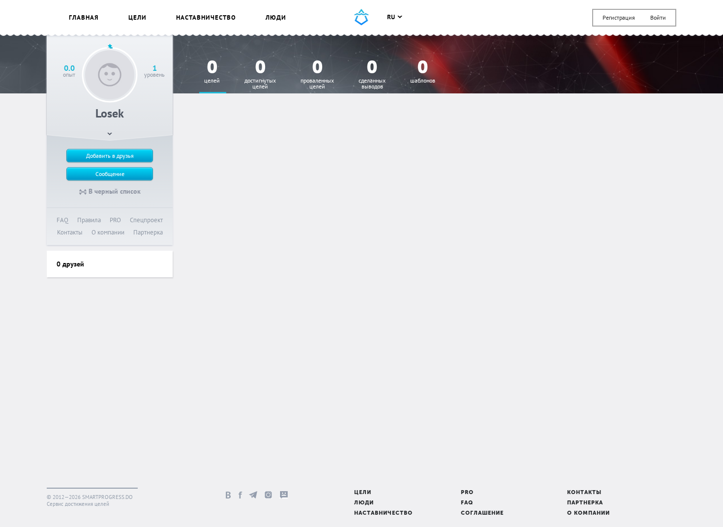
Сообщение (109, 173)
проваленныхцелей (317, 75)
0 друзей (70, 264)
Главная (84, 17)
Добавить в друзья (110, 155)
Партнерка (148, 232)
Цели (137, 17)
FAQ (62, 220)
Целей (212, 72)
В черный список (114, 191)
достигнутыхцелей (260, 75)
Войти (658, 17)
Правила (89, 220)
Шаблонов (422, 72)
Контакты (70, 232)
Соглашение (482, 513)
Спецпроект (146, 220)
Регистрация (618, 17)
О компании (107, 232)
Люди (276, 17)
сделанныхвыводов (372, 75)
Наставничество (206, 17)
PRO (115, 220)
